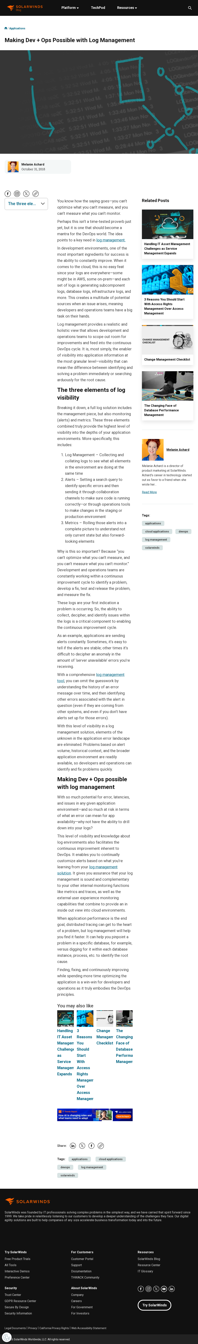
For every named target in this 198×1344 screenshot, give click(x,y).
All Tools (10, 1265)
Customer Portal (82, 1259)
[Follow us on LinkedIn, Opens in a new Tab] (172, 1289)
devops (65, 1167)
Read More (149, 492)
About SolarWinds (84, 1288)
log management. (110, 240)
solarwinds (68, 1175)
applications (80, 1159)
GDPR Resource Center (20, 1301)
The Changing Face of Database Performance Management (161, 410)
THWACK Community (85, 1277)
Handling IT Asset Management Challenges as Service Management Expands (167, 248)
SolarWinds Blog (149, 1259)
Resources (126, 8)
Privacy (32, 1328)
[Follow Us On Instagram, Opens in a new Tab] (17, 196)
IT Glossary (145, 1271)
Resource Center (149, 1265)
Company (77, 1295)
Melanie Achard (32, 164)
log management (92, 1167)
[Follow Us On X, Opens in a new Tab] (26, 196)
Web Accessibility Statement (88, 1328)
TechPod (98, 8)
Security (11, 1288)
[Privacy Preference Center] (7, 1337)
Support (76, 1265)
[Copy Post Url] (35, 195)
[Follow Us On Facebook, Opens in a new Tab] (8, 196)
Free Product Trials (17, 1259)
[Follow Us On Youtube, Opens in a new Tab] (164, 1289)
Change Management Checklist (107, 1036)
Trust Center (13, 1295)
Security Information (18, 1313)
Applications (17, 28)
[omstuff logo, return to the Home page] (25, 8)
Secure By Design (17, 1307)
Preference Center (17, 1277)
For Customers (82, 1252)
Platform (69, 8)
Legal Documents (15, 1328)
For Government (82, 1307)
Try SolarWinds (16, 1252)
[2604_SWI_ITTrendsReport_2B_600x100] (95, 1114)
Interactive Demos (17, 1271)
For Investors (80, 1313)
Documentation (81, 1271)
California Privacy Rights (54, 1328)
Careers (76, 1301)
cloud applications (111, 1159)
